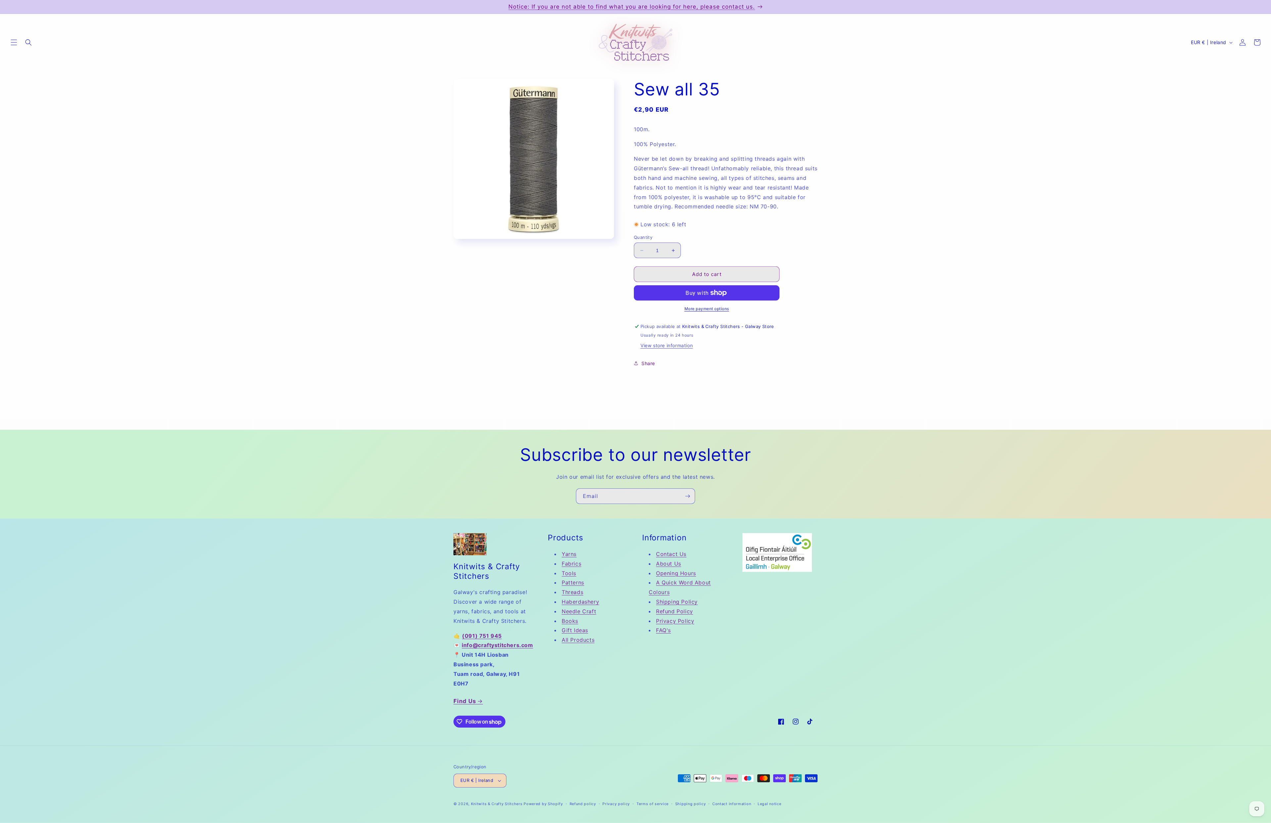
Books (570, 621)
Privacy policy (616, 803)
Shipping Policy (677, 601)
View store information (666, 345)
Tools (569, 573)
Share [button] (648, 363)
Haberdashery (580, 601)
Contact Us (671, 554)
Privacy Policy (675, 621)
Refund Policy (674, 611)
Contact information (731, 803)
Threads (572, 592)
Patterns (573, 582)
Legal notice (769, 803)
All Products (578, 639)
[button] (14, 42)
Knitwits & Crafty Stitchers (497, 803)
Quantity (643, 237)
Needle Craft (579, 611)
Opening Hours (676, 573)
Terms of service (652, 803)
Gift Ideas (575, 630)
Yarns (569, 554)
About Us (668, 563)
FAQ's (663, 630)
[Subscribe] (687, 496)
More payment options (706, 308)
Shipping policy (690, 803)
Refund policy (583, 803)
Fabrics (571, 563)
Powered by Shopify (543, 803)
